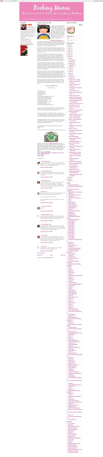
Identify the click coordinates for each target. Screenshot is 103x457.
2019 (69, 45)
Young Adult (71, 419)
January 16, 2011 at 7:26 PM (46, 231)
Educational (71, 272)
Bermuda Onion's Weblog (73, 426)
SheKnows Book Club (73, 371)
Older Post (63, 255)
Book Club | (42, 19)
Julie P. (30, 24)
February (71, 76)
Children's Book (43, 152)
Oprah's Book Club (72, 448)
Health (69, 295)
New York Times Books (73, 446)
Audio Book (71, 202)
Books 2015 (70, 232)
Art (69, 200)
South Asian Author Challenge (75, 380)
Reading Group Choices (73, 450)
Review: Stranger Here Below (75, 161)
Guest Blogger (71, 292)
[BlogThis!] (39, 155)
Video (69, 397)
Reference (70, 358)
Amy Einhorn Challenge (73, 197)
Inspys (69, 304)
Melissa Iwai (59, 40)
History (70, 298)
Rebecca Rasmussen (46, 214)
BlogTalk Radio (71, 215)
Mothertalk (70, 334)
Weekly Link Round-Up (73, 407)
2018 (69, 46)
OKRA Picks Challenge (73, 347)
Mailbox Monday (72, 317)
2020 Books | (31, 19)
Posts (69, 38)
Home (71, 19)
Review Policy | (66, 19)
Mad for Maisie (71, 314)
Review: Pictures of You (74, 90)
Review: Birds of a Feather (74, 79)
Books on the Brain (72, 435)
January (71, 78)
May (70, 71)
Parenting (70, 348)
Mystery (70, 338)
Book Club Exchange (73, 219)
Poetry (69, 351)
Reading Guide (71, 353)
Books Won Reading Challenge (75, 239)
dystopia (70, 269)
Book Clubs (71, 220)
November (71, 61)
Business (70, 242)
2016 (69, 49)
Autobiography (71, 206)
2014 (69, 53)
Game (69, 288)
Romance (70, 363)
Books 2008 (70, 222)
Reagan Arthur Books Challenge (75, 354)
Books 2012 (70, 228)
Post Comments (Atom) (48, 257)
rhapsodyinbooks (45, 170)
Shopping (70, 374)
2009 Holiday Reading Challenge (75, 186)
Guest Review (54, 152)
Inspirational (71, 302)
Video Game (71, 399)
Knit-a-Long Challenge (73, 310)
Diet (69, 266)
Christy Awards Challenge (74, 248)
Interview (70, 305)
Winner (70, 415)
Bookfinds (70, 432)
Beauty (69, 209)
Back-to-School (71, 207)
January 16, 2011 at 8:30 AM (46, 167)
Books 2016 (70, 233)
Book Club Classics (72, 427)
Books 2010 (70, 225)
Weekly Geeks (71, 406)
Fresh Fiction (71, 439)
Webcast (70, 403)
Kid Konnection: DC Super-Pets (76, 109)
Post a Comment (40, 252)
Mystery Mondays (72, 340)
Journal (70, 307)
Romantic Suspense (72, 364)
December (71, 59)
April (70, 73)
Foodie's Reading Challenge (74, 284)
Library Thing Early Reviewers (75, 311)
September (71, 64)
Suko (43, 246)
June (70, 69)
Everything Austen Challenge (74, 275)
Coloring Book (71, 253)
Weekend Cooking (45, 153)
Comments (70, 40)
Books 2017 (70, 235)
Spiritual (70, 383)
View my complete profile (26, 41)
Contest (70, 255)
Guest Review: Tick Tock (74, 105)
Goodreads (70, 440)
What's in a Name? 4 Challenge (75, 412)
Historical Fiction (72, 297)
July (70, 68)
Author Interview (72, 205)
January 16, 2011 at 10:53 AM (46, 211)
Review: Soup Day (41, 24)
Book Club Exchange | (50, 19)
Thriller (70, 393)
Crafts (69, 259)
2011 (69, 58)
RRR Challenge (71, 366)
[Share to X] (40, 155)
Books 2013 (70, 229)
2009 (69, 179)
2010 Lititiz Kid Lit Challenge (74, 192)
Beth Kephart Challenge (73, 210)
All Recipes (70, 425)
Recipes (39, 153)
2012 (69, 56)
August (71, 66)
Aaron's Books (71, 423)
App (69, 199)
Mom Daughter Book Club (74, 333)
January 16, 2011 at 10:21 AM (46, 202)
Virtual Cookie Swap (72, 400)
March (70, 74)
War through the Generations (74, 402)
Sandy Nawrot (45, 180)
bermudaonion (45, 161)
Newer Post (39, 255)
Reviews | (37, 19)
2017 (69, 48)
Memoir (70, 323)
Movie (69, 335)
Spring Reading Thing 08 (73, 384)
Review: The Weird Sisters (74, 117)
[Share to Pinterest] (43, 155)
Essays (70, 274)
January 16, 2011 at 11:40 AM (46, 220)
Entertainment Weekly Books (74, 437)
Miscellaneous (71, 331)
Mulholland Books (72, 445)
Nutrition (70, 346)
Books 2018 (70, 236)
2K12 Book (70, 193)
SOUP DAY (53, 40)
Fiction (49, 152)
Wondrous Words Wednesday (74, 416)
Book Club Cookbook (72, 429)
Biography (70, 212)
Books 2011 (70, 226)
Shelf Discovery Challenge (74, 373)
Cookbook (70, 256)
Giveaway (70, 289)
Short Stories (71, 376)
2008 (69, 180)
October (71, 63)
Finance (70, 281)
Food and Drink (71, 282)
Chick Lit (70, 243)
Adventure (70, 196)
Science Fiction (71, 367)
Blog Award (71, 213)
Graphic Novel (71, 291)
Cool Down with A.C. (72, 258)
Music (69, 337)
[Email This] (38, 155)
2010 (69, 177)
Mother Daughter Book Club (74, 443)
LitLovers (70, 442)
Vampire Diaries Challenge (74, 396)
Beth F (43, 191)
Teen (69, 387)
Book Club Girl (71, 430)
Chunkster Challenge (72, 249)
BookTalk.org (71, 436)
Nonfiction (70, 343)
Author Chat (71, 203)
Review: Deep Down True (74, 95)
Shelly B (43, 235)
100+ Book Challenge (73, 184)
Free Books (70, 285)
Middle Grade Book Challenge (74, 328)
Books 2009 (70, 223)
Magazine (70, 315)
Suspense (70, 386)
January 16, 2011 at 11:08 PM (46, 242)
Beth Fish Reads (53, 143)
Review (70, 360)
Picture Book (61, 152)
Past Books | (25, 19)
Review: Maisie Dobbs (73, 136)
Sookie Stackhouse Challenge (74, 377)
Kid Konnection (71, 308)
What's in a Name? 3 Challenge (75, 409)
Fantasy (70, 277)
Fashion (70, 278)
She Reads (70, 370)
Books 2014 (70, 230)
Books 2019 (70, 238)
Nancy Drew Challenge (73, 341)
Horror (69, 299)
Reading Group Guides (73, 452)
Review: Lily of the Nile (74, 169)
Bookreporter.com (72, 433)
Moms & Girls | (59, 19)
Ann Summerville (45, 206)
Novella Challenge (72, 344)
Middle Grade (71, 327)
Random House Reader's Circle (75, 449)
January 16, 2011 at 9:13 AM (46, 177)
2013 (69, 54)
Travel (69, 394)
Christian (70, 246)
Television (70, 389)
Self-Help (70, 369)
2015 (69, 51)
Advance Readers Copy (73, 194)
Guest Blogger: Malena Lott (75, 141)
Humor (69, 301)
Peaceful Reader (45, 224)
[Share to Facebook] (42, 155)
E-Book (70, 271)
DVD (69, 268)
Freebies (70, 287)
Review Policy (71, 361)
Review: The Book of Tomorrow (76, 103)
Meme (69, 321)
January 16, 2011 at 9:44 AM (46, 187)
